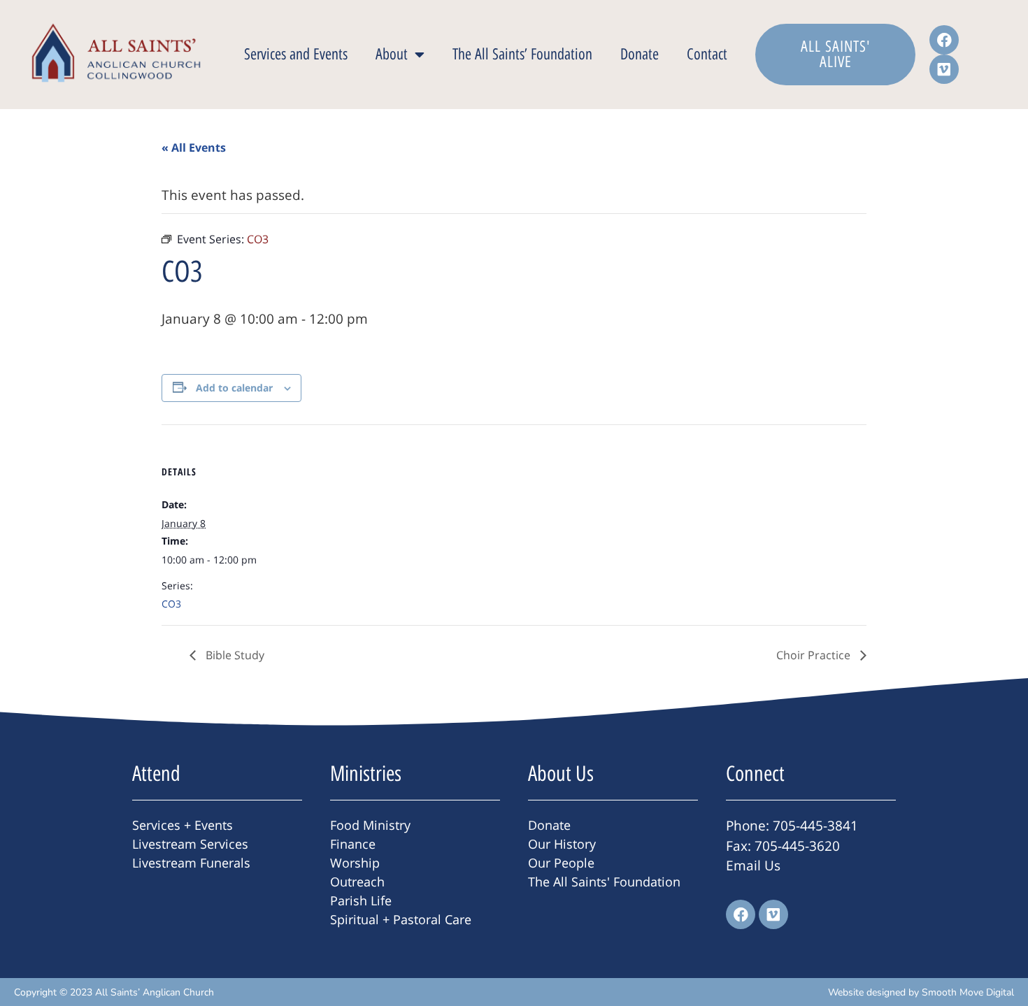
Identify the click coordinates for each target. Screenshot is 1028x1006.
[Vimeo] (944, 69)
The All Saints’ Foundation (522, 54)
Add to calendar (234, 387)
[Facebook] (944, 40)
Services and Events (296, 54)
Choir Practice (814, 655)
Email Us (753, 865)
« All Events (194, 147)
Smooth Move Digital (968, 992)
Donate (639, 54)
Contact (707, 54)
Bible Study (233, 655)
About (392, 54)
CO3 (171, 603)
